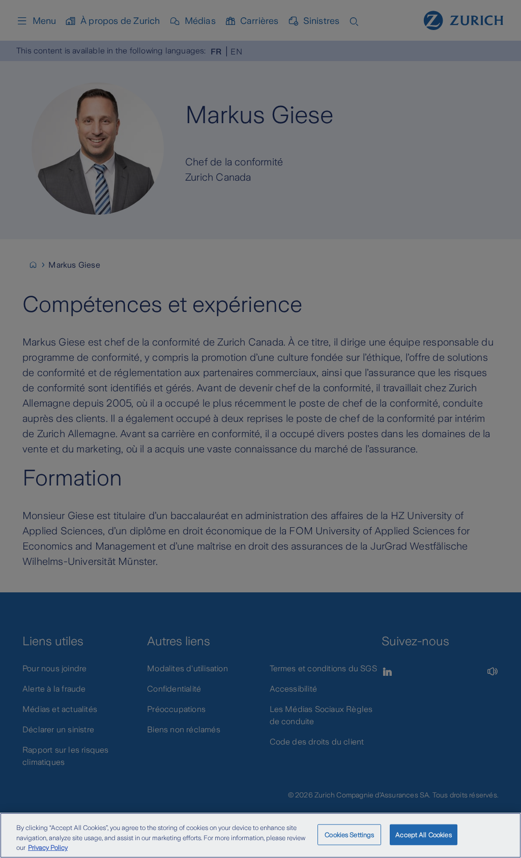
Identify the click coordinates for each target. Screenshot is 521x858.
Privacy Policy (48, 847)
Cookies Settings (349, 834)
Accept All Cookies (423, 834)
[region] (260, 835)
